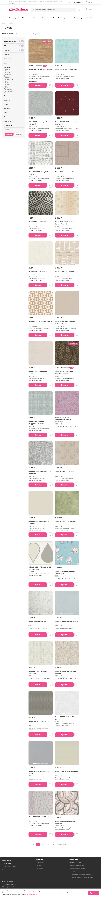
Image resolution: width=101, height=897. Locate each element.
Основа (6, 54)
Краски (34, 18)
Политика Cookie (31, 894)
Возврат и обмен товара (77, 868)
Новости (38, 865)
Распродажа (14, 18)
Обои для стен (7, 863)
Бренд (6, 112)
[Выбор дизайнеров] (21, 41)
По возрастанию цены (23, 34)
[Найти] (73, 10)
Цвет (5, 63)
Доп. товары (6, 869)
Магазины (48, 1)
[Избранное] (79, 9)
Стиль (6, 117)
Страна (6, 129)
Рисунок (7, 67)
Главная (4, 23)
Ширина (7, 100)
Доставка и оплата (25, 1)
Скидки (41, 1)
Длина (6, 104)
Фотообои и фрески (61, 18)
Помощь (72, 871)
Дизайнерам (58, 1)
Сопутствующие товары (83, 18)
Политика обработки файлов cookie (81, 877)
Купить (38, 85)
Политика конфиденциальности (80, 874)
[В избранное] (50, 85)
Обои (24, 18)
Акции (35, 1)
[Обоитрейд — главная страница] (18, 9)
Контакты (12, 3)
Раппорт (7, 108)
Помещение (8, 125)
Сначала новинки (8, 33)
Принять (93, 893)
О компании (13, 1)
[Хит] (21, 46)
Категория (7, 121)
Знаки (6, 96)
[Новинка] (21, 50)
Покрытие (7, 59)
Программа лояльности (77, 865)
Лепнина (45, 18)
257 (49, 844)
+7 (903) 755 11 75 (77, 2)
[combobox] (51, 10)
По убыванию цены (39, 34)
